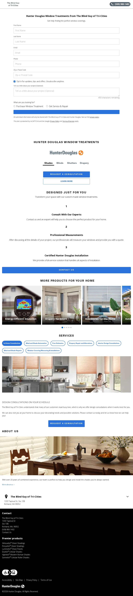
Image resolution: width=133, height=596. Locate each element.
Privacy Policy (54, 121)
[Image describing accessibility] (9, 572)
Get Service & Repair (58, 106)
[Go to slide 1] (62, 327)
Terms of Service (68, 121)
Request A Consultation (66, 174)
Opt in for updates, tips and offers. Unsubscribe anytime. (40, 81)
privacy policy (94, 117)
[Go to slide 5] (70, 327)
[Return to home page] (14, 4)
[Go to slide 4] (68, 327)
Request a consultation (66, 424)
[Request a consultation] (66, 112)
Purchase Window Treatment (29, 106)
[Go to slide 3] (66, 327)
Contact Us (66, 270)
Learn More (67, 181)
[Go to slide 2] (64, 327)
